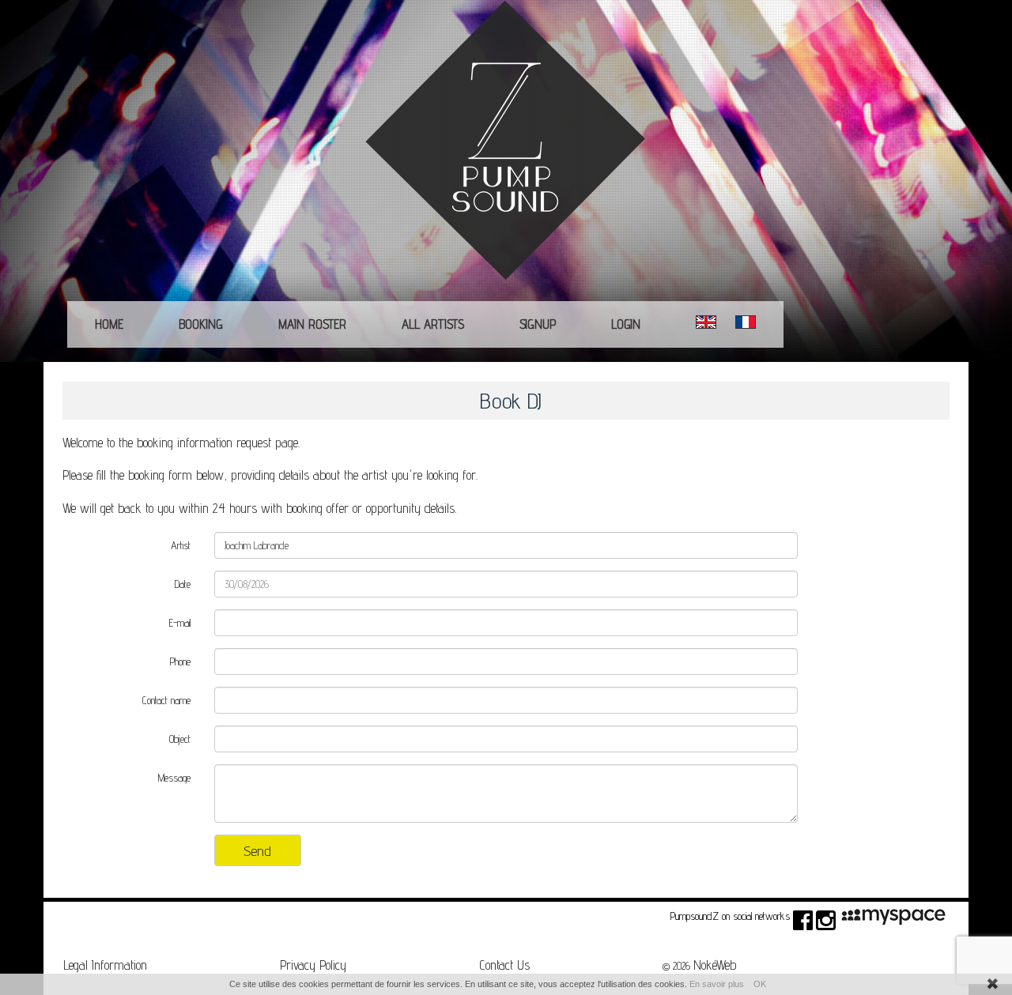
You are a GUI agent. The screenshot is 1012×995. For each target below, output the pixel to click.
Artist (181, 545)
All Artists (433, 324)
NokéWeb (714, 965)
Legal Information (105, 965)
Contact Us (504, 965)
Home (109, 324)
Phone (180, 661)
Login (625, 324)
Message (174, 777)
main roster (312, 324)
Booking (201, 324)
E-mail (180, 622)
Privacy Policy (313, 965)
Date (183, 584)
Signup (537, 324)
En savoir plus (716, 984)
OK (759, 984)
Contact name (166, 700)
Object (180, 739)
